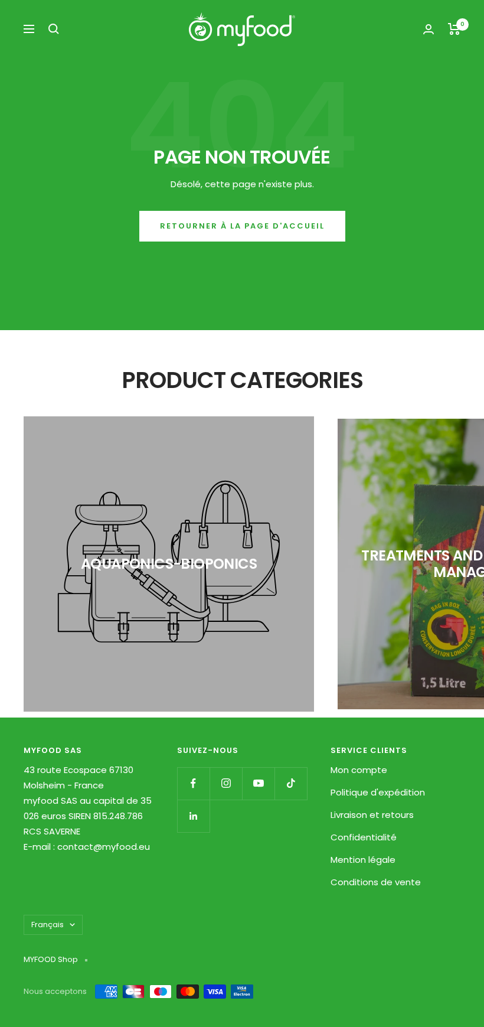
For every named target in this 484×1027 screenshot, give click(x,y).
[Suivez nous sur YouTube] (258, 783)
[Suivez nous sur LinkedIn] (193, 816)
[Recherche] (53, 29)
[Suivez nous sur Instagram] (226, 783)
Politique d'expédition (378, 792)
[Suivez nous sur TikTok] (290, 783)
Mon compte (359, 770)
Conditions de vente (376, 882)
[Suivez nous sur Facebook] (193, 783)
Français (47, 924)
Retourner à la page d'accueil (242, 226)
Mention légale (363, 859)
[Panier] (454, 29)
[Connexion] (428, 29)
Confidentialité (364, 837)
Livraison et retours (372, 814)
